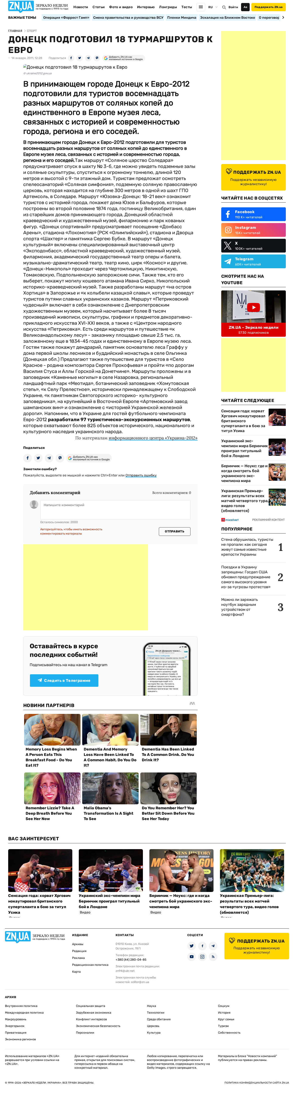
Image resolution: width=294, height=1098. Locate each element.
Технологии (155, 1012)
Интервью (146, 7)
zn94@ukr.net (125, 971)
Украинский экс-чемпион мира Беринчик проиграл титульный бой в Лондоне (244, 448)
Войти (233, 7)
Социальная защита (90, 1006)
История (224, 1012)
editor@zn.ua (140, 982)
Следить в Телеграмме (67, 680)
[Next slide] (282, 17)
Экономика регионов (20, 1039)
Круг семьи (226, 1019)
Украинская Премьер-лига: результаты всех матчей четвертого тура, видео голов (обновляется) (245, 501)
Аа (245, 7)
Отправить (174, 531)
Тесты (186, 7)
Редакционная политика (90, 965)
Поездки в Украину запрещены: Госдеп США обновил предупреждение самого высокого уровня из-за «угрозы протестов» (246, 577)
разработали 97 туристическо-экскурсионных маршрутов (119, 419)
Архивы (77, 944)
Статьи (99, 7)
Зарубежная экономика (93, 1012)
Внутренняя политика (21, 1006)
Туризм (223, 1026)
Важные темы (22, 17)
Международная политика (24, 1012)
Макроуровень (15, 1019)
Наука (151, 1006)
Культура (154, 1032)
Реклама (78, 958)
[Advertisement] (85, 587)
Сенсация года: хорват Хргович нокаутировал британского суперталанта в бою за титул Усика (243, 421)
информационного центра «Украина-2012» (153, 437)
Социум (223, 1006)
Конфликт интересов (91, 1019)
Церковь (153, 1026)
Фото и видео (121, 7)
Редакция (79, 951)
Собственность (229, 1032)
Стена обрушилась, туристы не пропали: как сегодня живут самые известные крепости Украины (247, 547)
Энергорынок (15, 1026)
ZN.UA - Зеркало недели (253, 327)
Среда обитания (159, 1019)
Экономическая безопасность (98, 1026)
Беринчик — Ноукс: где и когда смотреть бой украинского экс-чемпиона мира (244, 473)
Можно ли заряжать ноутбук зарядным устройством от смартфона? (239, 607)
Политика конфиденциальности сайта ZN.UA (256, 1082)
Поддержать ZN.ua (269, 7)
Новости (80, 7)
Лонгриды (168, 7)
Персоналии (85, 1032)
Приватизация (15, 1032)
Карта (76, 972)
